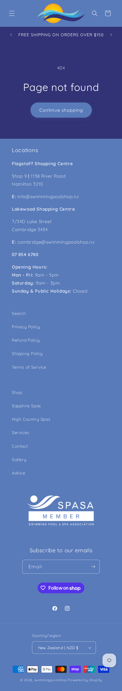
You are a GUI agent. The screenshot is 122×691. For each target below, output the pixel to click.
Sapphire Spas (26, 405)
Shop (17, 392)
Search (19, 313)
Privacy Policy (26, 326)
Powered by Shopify (85, 680)
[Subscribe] (92, 567)
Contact (20, 446)
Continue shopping (61, 110)
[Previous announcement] (10, 34)
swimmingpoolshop (50, 680)
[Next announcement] (111, 34)
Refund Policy (26, 340)
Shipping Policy (27, 353)
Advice (18, 473)
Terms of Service (29, 367)
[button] (11, 13)
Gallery (19, 459)
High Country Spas (31, 419)
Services (20, 432)
